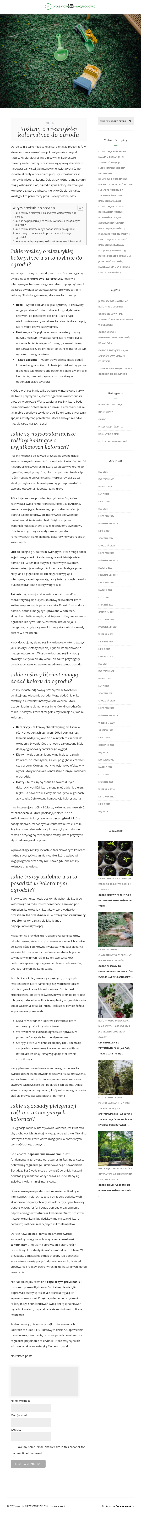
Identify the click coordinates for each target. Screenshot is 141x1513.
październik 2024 (108, 523)
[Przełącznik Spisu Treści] (79, 208)
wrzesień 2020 (106, 722)
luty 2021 (103, 685)
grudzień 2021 (106, 612)
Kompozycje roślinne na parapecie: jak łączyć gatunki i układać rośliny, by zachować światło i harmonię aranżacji (115, 190)
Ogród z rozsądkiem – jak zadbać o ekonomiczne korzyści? (113, 356)
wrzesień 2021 (106, 634)
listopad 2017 (106, 796)
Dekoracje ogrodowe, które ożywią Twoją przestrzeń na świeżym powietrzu (115, 1174)
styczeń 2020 (105, 781)
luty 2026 (103, 494)
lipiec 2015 (104, 804)
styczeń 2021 (105, 693)
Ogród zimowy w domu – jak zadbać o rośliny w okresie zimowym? (114, 884)
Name (20, 1401)
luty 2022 (103, 597)
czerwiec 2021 (106, 656)
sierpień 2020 (105, 730)
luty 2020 (103, 774)
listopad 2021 (106, 619)
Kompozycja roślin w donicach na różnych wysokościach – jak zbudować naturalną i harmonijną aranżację (112, 217)
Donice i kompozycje (110, 404)
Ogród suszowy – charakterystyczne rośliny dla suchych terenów (115, 955)
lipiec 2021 (104, 649)
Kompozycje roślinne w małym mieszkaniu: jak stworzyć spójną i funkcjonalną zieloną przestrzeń (112, 162)
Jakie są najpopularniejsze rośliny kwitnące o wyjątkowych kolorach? (47, 222)
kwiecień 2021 (106, 671)
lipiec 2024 (104, 530)
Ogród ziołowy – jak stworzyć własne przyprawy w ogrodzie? (115, 319)
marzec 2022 (105, 590)
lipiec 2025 (104, 501)
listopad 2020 (106, 708)
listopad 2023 (106, 553)
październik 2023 (108, 560)
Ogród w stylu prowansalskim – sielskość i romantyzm (115, 338)
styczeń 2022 (105, 604)
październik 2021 (108, 626)
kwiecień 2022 (106, 582)
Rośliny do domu (108, 434)
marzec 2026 (105, 486)
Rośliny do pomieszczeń (112, 441)
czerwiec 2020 (106, 745)
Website (16, 1429)
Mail (19, 1415)
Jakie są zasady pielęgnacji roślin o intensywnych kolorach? (48, 241)
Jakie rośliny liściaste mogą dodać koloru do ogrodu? (45, 229)
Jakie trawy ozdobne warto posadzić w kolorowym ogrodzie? (43, 235)
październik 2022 (108, 575)
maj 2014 (103, 811)
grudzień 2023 (106, 545)
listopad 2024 (106, 516)
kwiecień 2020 (106, 759)
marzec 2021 (105, 678)
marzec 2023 (105, 567)
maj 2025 (103, 508)
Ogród (49, 123)
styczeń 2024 (105, 538)
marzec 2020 (105, 767)
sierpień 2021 (105, 641)
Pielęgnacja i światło (110, 426)
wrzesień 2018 (106, 789)
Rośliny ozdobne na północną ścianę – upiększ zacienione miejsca (114, 1103)
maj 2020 (103, 752)
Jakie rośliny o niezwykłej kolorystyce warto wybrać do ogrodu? (46, 214)
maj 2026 (103, 471)
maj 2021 (103, 663)
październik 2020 (108, 715)
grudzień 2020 (106, 700)
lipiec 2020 (104, 737)
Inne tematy (105, 411)
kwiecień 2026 (106, 479)
